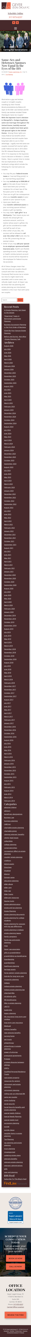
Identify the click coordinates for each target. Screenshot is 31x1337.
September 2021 (10, 545)
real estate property (11, 1078)
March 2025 (8, 403)
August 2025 (8, 386)
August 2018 (8, 663)
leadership (8, 1010)
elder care (8, 888)
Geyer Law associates (12, 949)
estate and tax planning (13, 908)
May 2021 (7, 558)
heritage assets (10, 969)
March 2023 (8, 484)
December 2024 (10, 413)
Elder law (7, 891)
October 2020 (9, 582)
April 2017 (8, 713)
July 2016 (7, 743)
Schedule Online (15, 13)
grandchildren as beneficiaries (15, 956)
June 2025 (7, 393)
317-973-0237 (15, 17)
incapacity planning (11, 980)
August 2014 (8, 791)
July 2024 (7, 430)
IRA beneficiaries (10, 1000)
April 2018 (8, 676)
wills (5, 1169)
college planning (10, 844)
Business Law (9, 818)
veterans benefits (10, 1159)
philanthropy (9, 1043)
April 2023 (8, 481)
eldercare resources (11, 898)
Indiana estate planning (13, 986)
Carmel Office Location (15, 1307)
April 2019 (8, 642)
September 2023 (10, 464)
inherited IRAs (9, 993)
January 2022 (9, 531)
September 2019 (10, 626)
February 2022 (9, 528)
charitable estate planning (14, 828)
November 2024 (10, 417)
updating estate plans (12, 1155)
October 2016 (9, 733)
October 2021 (9, 541)
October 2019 (9, 622)
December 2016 (10, 727)
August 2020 (8, 588)
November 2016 (10, 730)
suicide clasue (9, 1130)
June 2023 (7, 474)
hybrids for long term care (14, 976)
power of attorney (11, 1052)
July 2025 (7, 390)
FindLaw (22, 1332)
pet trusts (8, 1039)
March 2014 (8, 797)
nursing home (9, 1036)
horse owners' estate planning (15, 973)
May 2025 (7, 396)
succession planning (11, 1123)
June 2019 (7, 636)
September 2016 (10, 737)
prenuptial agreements (12, 1056)
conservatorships (10, 848)
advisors (7, 811)
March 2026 (8, 363)
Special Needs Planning (12, 1116)
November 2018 (10, 652)
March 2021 (8, 565)
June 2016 (7, 747)
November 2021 (10, 538)
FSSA (6, 946)
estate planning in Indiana (14, 930)
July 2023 (7, 470)
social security (9, 1104)
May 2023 (7, 477)
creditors (7, 861)
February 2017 (9, 720)
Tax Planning (9, 74)
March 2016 (8, 757)
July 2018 (7, 666)
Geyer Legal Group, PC (15, 72)
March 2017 (8, 717)
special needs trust (11, 1120)
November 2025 (10, 376)
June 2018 (7, 669)
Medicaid (7, 1026)
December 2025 (10, 373)
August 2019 (8, 629)
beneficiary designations (13, 814)
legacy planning (10, 1013)
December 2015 (10, 767)
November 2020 (10, 578)
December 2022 (10, 494)
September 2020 (10, 585)
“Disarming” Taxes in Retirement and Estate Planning (12, 318)
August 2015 (8, 781)
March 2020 (8, 605)
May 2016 (7, 750)
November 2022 (10, 497)
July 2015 (7, 784)
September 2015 (10, 777)
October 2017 (9, 693)
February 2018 (9, 683)
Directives (8, 867)
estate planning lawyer (12, 933)
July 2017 (7, 703)
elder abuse (8, 884)
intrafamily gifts (10, 996)
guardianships (9, 963)
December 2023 (10, 454)
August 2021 (8, 548)
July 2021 (7, 551)
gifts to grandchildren (12, 953)
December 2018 (10, 649)
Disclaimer (6, 1331)
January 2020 (9, 612)
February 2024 (9, 447)
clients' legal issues (11, 838)
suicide (6, 1127)
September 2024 (10, 423)
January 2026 (9, 369)
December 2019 (10, 615)
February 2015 (9, 787)
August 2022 (8, 508)
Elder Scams (8, 894)
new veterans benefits (12, 1033)
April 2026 (8, 359)
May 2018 (7, 673)
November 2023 (10, 457)
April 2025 (8, 400)
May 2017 (7, 710)
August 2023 (8, 467)
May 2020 (7, 599)
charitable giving (10, 831)
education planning (11, 881)
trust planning (9, 1149)
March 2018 (8, 679)
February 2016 (9, 760)
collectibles (8, 841)
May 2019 (7, 639)
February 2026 (9, 366)
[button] (15, 28)
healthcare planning (11, 966)
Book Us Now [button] (15, 1258)
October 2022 (9, 501)
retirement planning (11, 1090)
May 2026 (7, 356)
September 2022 (10, 504)
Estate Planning (10, 911)
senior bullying (9, 1100)
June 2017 (7, 706)
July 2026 (7, 349)
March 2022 (8, 524)
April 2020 (8, 602)
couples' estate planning (13, 857)
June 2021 (7, 555)
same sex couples (10, 1097)
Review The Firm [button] (15, 1315)
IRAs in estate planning (12, 1003)
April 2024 (8, 440)
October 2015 (9, 774)
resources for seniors (12, 1081)
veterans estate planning (13, 1162)
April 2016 (8, 754)
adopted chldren (10, 807)
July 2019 (7, 632)
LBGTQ (6, 1007)
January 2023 (9, 491)
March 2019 (8, 646)
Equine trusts (9, 901)
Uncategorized (9, 1152)
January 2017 (9, 723)
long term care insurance (13, 1023)
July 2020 (7, 592)
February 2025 (9, 406)
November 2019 (10, 619)
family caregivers (10, 936)
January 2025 (9, 410)
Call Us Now (15, 1267)
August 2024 (8, 427)
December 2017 (10, 686)
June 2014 (7, 794)
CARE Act (7, 824)
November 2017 (10, 690)
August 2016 (8, 740)
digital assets (9, 864)
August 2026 (8, 346)
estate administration (12, 904)
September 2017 (10, 696)
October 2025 (9, 380)
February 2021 (9, 568)
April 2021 (8, 561)
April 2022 (8, 521)
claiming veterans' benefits (14, 834)
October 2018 (9, 656)
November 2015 (10, 770)
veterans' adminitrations (13, 1166)
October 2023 (9, 460)
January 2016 (9, 764)
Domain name (9, 877)
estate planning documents (14, 914)
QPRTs (6, 1068)
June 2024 (7, 433)
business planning (11, 821)
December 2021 (10, 535)
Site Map (12, 1331)
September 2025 (10, 383)
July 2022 (7, 511)
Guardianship (9, 959)
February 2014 (9, 801)
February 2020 (9, 609)
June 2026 (7, 353)
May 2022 (7, 518)
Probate (7, 1059)
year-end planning (11, 1172)
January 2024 (9, 450)
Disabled (7, 871)
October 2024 (9, 420)
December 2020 (10, 575)
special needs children (12, 1113)
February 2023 (9, 487)
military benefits (10, 1029)
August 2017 (8, 700)
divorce (7, 874)
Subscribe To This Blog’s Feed (15, 1179)
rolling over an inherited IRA (14, 1094)
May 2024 (7, 437)
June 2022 (7, 514)
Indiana (7, 983)
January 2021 (9, 572)
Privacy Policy (18, 1331)
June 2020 (7, 595)
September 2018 (10, 659)
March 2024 (8, 444)
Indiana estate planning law (14, 990)
